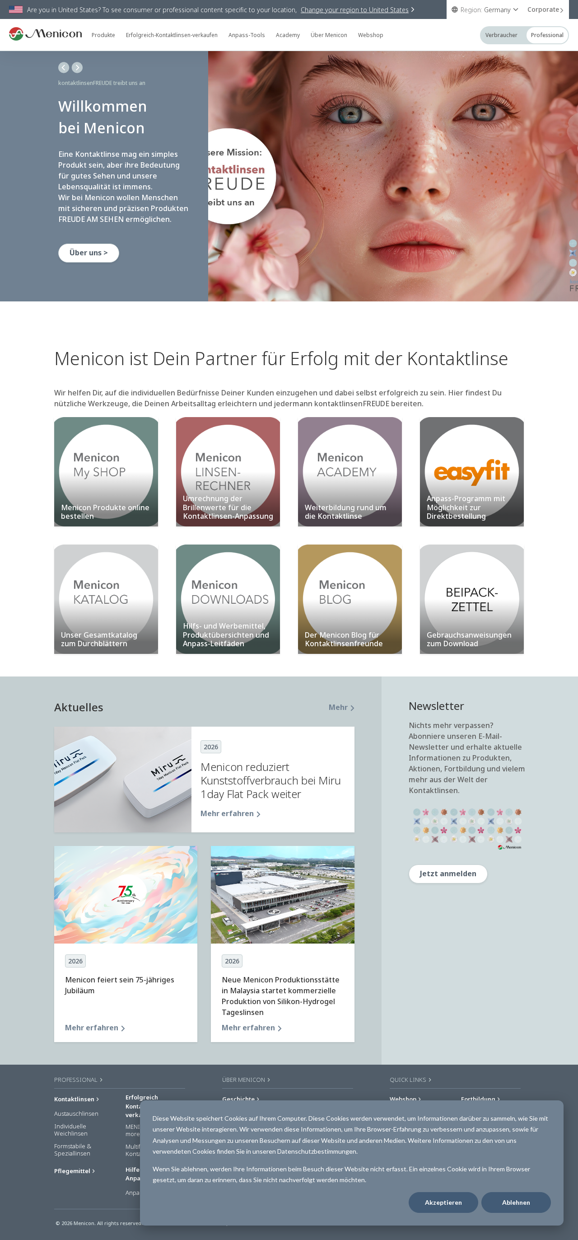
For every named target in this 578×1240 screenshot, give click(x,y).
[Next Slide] (77, 67)
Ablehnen (516, 1202)
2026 (211, 746)
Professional (547, 35)
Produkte (103, 35)
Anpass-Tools (246, 35)
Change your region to (355, 9)
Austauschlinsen (76, 1114)
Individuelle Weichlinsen (71, 1130)
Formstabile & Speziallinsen (72, 1150)
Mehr (338, 707)
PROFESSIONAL (76, 1080)
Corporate (543, 9)
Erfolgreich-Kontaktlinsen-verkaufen (172, 35)
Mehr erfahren (227, 813)
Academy (288, 35)
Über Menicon (329, 35)
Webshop (370, 35)
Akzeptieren (443, 1202)
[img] (393, 176)
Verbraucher (501, 35)
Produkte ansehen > (106, 263)
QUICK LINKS (409, 1080)
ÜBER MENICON (244, 1080)
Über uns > (89, 253)
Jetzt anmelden (448, 873)
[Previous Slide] (64, 67)
